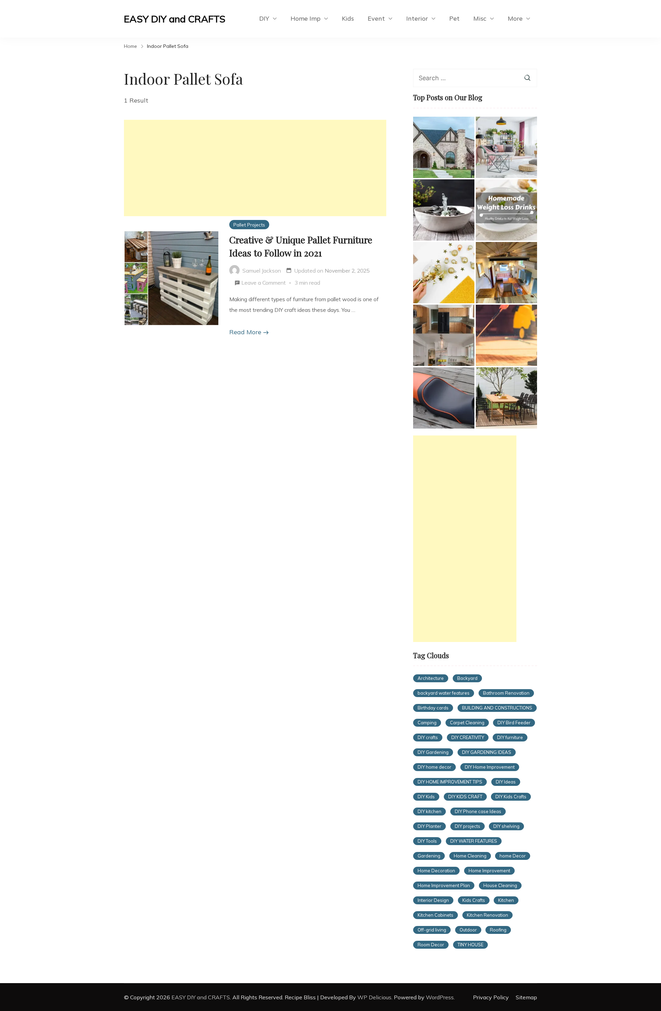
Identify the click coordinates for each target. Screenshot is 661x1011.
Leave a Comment (263, 283)
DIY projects (467, 826)
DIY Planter (429, 826)
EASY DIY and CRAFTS (174, 19)
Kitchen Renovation (487, 915)
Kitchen (506, 900)
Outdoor (468, 930)
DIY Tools (427, 841)
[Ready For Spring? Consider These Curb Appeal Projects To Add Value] (506, 147)
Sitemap (526, 997)
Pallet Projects (249, 225)
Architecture (431, 678)
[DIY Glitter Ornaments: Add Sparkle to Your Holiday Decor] (443, 272)
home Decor (513, 856)
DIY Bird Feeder (514, 722)
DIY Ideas (506, 781)
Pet (454, 18)
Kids (348, 18)
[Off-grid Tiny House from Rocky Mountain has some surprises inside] (506, 272)
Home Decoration (436, 870)
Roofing (498, 930)
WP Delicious (374, 997)
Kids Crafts (473, 900)
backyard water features (444, 693)
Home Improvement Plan (444, 885)
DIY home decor (434, 767)
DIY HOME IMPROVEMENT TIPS (450, 781)
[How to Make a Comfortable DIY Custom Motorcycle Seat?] (443, 398)
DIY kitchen (429, 811)
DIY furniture (510, 737)
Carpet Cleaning (467, 722)
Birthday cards (433, 707)
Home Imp (306, 18)
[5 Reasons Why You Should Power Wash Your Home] (506, 335)
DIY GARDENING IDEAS (486, 752)
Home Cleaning (470, 856)
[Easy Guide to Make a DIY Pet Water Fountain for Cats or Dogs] (443, 210)
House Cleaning (500, 885)
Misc (479, 18)
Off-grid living (432, 930)
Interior (417, 18)
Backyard (467, 678)
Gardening (429, 856)
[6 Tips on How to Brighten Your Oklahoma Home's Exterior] (443, 147)
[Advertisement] (255, 168)
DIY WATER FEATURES (473, 841)
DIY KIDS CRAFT (465, 796)
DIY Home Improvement (490, 767)
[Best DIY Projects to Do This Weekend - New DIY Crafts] (443, 335)
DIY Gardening (433, 752)
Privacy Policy (491, 997)
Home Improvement (489, 870)
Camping (427, 722)
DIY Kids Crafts (510, 796)
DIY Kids (426, 796)
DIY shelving (506, 826)
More (515, 18)
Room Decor (431, 944)
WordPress (440, 997)
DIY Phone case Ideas (478, 811)
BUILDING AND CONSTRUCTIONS (497, 707)
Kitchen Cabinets (435, 915)
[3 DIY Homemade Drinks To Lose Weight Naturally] (506, 210)
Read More (245, 332)
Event (376, 18)
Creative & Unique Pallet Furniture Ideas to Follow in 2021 (300, 246)
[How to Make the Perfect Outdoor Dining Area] (506, 398)
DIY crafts (428, 737)
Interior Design (433, 900)
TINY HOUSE (470, 944)
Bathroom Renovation (506, 693)
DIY (264, 18)
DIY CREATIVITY (467, 737)
